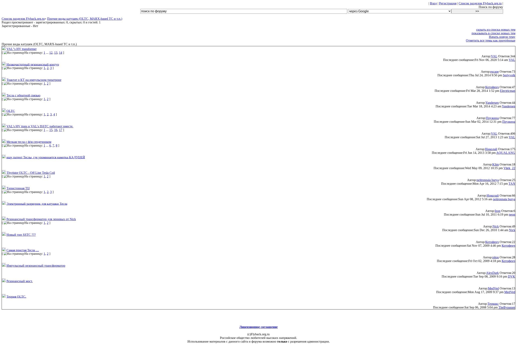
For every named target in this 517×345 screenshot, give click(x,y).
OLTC (10, 110)
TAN (512, 183)
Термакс (493, 303)
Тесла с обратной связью (23, 95)
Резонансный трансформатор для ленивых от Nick (41, 219)
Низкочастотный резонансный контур (32, 64)
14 (60, 52)
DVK (511, 276)
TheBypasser (506, 307)
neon (512, 214)
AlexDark (492, 273)
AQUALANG (505, 152)
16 (55, 130)
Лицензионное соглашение (258, 327)
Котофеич (492, 87)
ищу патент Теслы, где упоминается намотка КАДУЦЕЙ (45, 157)
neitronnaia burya (488, 180)
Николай (491, 149)
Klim (495, 164)
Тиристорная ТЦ (18, 188)
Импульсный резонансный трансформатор (35, 265)
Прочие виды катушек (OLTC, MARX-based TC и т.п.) (84, 18)
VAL (494, 56)
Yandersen (492, 102)
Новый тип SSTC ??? (21, 234)
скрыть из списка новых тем (495, 29)
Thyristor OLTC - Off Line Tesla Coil (30, 172)
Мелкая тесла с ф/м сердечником (28, 142)
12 (51, 52)
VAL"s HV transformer (21, 49)
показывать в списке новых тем (493, 33)
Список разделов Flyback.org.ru (480, 3)
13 (55, 52)
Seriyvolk (509, 75)
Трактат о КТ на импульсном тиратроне (33, 80)
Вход (433, 3)
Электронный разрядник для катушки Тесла (36, 203)
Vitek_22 (509, 168)
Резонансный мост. (19, 281)
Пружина (492, 118)
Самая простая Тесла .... (22, 250)
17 (60, 130)
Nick (496, 226)
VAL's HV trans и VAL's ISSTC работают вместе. (39, 126)
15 (51, 130)
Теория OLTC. (16, 296)
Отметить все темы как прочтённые (490, 40)
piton (495, 257)
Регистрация (447, 3)
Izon (497, 211)
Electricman (507, 90)
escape (494, 71)
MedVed (493, 288)
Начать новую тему (502, 37)
